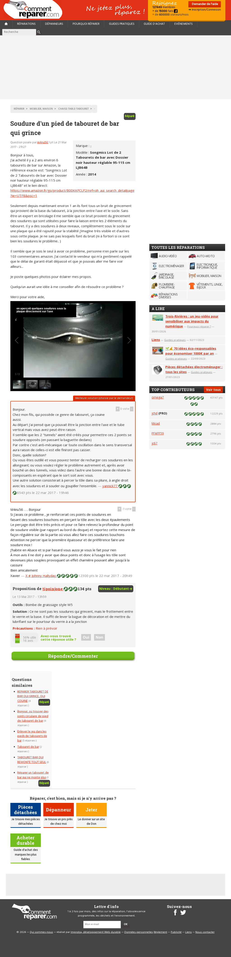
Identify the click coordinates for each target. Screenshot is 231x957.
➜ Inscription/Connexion (204, 9)
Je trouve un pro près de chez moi (58, 821)
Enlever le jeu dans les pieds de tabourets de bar (32, 736)
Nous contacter (205, 932)
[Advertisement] (115, 67)
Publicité (176, 932)
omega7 (158, 397)
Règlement (160, 932)
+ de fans (163, 11)
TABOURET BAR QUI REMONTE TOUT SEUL (31, 759)
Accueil (34, 9)
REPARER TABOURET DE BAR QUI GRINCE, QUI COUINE (32, 696)
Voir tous (213, 389)
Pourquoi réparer (86, 24)
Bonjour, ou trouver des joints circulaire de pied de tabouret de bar (32, 716)
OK (125, 924)
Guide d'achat (154, 24)
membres (163, 7)
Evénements (183, 24)
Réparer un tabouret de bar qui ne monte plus (33, 775)
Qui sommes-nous (41, 932)
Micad (156, 423)
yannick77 (110, 486)
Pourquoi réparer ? (199, 326)
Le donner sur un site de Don (91, 821)
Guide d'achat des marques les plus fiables (26, 855)
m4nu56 (43, 142)
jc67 (154, 443)
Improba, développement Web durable (96, 932)
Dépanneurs (54, 24)
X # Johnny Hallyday (41, 575)
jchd (154, 413)
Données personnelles (138, 932)
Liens (156, 340)
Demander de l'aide (204, 4)
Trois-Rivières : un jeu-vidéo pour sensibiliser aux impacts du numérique (191, 321)
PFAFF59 (158, 433)
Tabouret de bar (28, 747)
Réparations (26, 24)
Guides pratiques (121, 24)
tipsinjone (53, 588)
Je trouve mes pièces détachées (26, 821)
